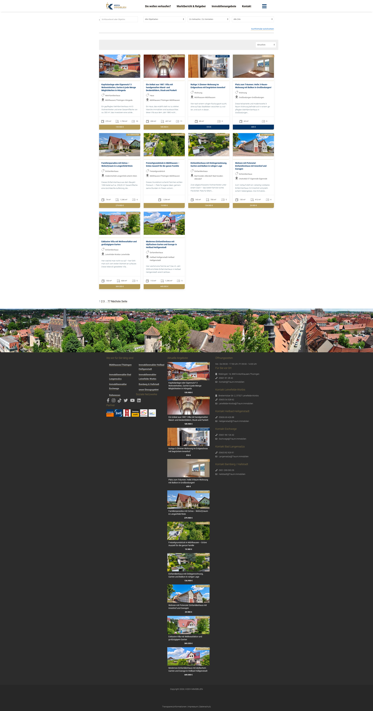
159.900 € (120, 127)
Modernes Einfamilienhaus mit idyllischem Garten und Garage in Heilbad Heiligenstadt (161, 244)
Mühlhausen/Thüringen (120, 365)
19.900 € (164, 205)
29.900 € (253, 205)
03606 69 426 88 (226, 417)
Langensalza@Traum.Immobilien (234, 456)
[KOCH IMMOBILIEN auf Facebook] (108, 401)
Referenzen (114, 395)
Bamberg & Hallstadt (149, 384)
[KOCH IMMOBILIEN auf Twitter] (126, 401)
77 (109, 301)
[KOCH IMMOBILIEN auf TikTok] (120, 401)
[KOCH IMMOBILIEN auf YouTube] (133, 401)
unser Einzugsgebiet (149, 389)
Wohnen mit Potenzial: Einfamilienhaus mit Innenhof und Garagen (250, 166)
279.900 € (120, 205)
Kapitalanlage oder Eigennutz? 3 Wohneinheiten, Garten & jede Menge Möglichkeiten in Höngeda (118, 87)
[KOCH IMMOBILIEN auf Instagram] (114, 401)
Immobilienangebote (224, 6)
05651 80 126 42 (226, 435)
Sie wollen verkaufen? (158, 6)
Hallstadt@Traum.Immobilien (232, 474)
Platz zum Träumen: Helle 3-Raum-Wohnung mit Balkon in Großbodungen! (253, 86)
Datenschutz (205, 706)
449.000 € (164, 286)
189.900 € (164, 127)
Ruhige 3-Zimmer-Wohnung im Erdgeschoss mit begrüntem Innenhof (208, 86)
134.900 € (209, 205)
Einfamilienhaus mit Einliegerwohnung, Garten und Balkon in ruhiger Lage (209, 164)
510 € (209, 127)
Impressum (193, 706)
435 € (253, 127)
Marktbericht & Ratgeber (191, 6)
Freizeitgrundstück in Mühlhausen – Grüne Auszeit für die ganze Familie (162, 164)
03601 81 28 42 (226, 378)
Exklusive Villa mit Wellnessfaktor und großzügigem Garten (119, 243)
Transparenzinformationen (174, 706)
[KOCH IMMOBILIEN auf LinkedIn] (139, 401)
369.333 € (120, 286)
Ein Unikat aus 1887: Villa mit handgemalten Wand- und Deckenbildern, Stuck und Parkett (161, 87)
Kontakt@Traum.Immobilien (231, 382)
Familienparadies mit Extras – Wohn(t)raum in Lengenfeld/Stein (117, 164)
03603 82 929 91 (226, 452)
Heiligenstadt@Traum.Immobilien (234, 421)
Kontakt (246, 6)
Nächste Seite (119, 301)
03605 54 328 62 (226, 399)
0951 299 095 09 (226, 470)
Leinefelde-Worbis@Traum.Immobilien (236, 403)
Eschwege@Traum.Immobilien (232, 439)
